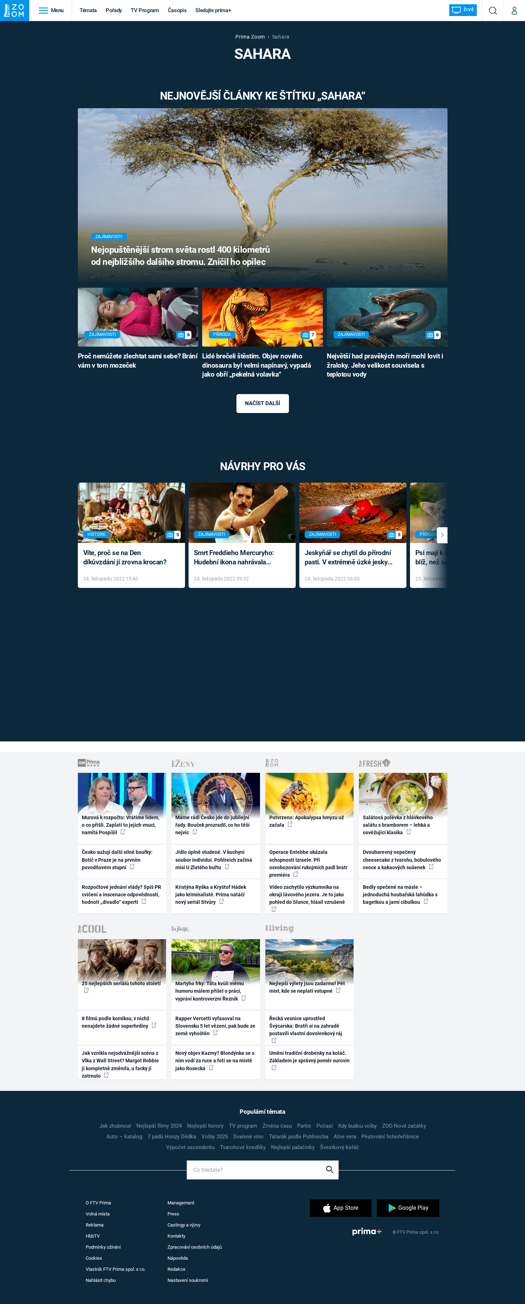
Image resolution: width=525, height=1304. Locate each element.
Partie (304, 1126)
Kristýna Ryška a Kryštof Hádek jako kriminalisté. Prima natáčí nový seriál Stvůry (210, 894)
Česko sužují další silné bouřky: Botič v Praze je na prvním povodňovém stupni (117, 859)
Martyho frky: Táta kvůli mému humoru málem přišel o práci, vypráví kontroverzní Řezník (209, 991)
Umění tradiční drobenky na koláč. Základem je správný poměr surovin (309, 1056)
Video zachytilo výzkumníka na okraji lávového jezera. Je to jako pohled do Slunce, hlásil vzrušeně (307, 894)
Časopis (177, 10)
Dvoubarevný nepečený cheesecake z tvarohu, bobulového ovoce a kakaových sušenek (402, 859)
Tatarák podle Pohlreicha (298, 1136)
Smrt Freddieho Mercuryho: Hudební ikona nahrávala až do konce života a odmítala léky (237, 558)
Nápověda (178, 1258)
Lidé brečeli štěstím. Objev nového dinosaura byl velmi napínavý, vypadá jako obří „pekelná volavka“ (256, 365)
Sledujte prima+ (213, 10)
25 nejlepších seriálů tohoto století (121, 983)
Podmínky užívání (103, 1247)
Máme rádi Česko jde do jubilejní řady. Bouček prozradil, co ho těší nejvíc (212, 825)
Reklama (95, 1225)
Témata (88, 10)
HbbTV (93, 1236)
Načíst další (262, 403)
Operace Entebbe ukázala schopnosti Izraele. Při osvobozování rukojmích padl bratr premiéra (308, 863)
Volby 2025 (214, 1136)
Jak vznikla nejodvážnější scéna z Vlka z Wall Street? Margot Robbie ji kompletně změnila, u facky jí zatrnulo (120, 1064)
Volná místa (98, 1214)
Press (173, 1214)
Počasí (324, 1126)
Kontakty (176, 1236)
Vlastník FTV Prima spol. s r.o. (115, 1269)
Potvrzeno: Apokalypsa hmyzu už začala (306, 821)
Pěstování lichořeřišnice (390, 1136)
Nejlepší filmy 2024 (159, 1126)
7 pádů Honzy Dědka (172, 1136)
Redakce (176, 1269)
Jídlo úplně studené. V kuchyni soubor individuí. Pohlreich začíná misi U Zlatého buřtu (213, 859)
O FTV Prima (98, 1202)
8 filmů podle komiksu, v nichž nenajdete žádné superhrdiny (115, 1022)
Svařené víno (248, 1136)
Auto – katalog (124, 1136)
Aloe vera (345, 1136)
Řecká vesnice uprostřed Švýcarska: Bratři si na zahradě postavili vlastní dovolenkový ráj (305, 1026)
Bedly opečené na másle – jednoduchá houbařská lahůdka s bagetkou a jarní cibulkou (400, 894)
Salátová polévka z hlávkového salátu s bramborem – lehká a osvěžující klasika (398, 825)
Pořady (114, 10)
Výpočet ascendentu (190, 1147)
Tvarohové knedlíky (243, 1147)
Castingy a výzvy (184, 1225)
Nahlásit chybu (101, 1280)
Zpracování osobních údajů (195, 1247)
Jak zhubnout (115, 1126)
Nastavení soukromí (188, 1280)
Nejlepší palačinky (293, 1147)
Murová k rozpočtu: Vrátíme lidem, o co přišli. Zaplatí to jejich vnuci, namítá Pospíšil (120, 825)
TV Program (145, 10)
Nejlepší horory (205, 1126)
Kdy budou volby (357, 1126)
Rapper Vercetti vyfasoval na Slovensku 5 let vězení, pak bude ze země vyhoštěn (215, 1026)
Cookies (94, 1258)
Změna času (277, 1126)
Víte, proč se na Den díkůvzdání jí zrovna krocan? (124, 557)
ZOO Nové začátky (404, 1126)
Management (181, 1202)
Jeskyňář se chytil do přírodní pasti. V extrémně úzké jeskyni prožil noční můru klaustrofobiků (349, 558)
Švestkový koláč (339, 1147)
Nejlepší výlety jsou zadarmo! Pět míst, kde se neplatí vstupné (307, 987)
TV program (243, 1126)
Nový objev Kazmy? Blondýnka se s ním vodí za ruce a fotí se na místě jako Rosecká (214, 1060)
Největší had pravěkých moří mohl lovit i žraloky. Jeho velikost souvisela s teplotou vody (385, 365)
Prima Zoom (250, 37)
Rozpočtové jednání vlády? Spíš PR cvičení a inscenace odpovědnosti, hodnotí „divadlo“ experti (121, 894)
